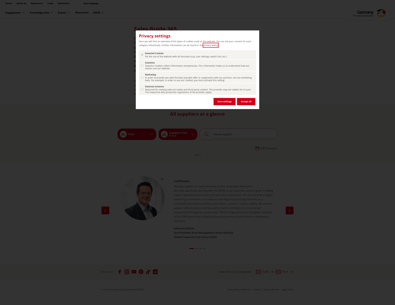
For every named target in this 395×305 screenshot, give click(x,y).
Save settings (225, 101)
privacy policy (211, 45)
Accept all (246, 101)
